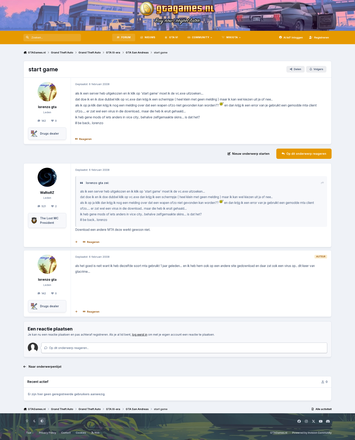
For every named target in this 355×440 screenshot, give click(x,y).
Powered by (312, 432)
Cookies (81, 432)
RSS (96, 432)
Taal (29, 432)
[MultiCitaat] (76, 242)
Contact (66, 432)
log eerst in (139, 334)
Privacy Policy (47, 432)
